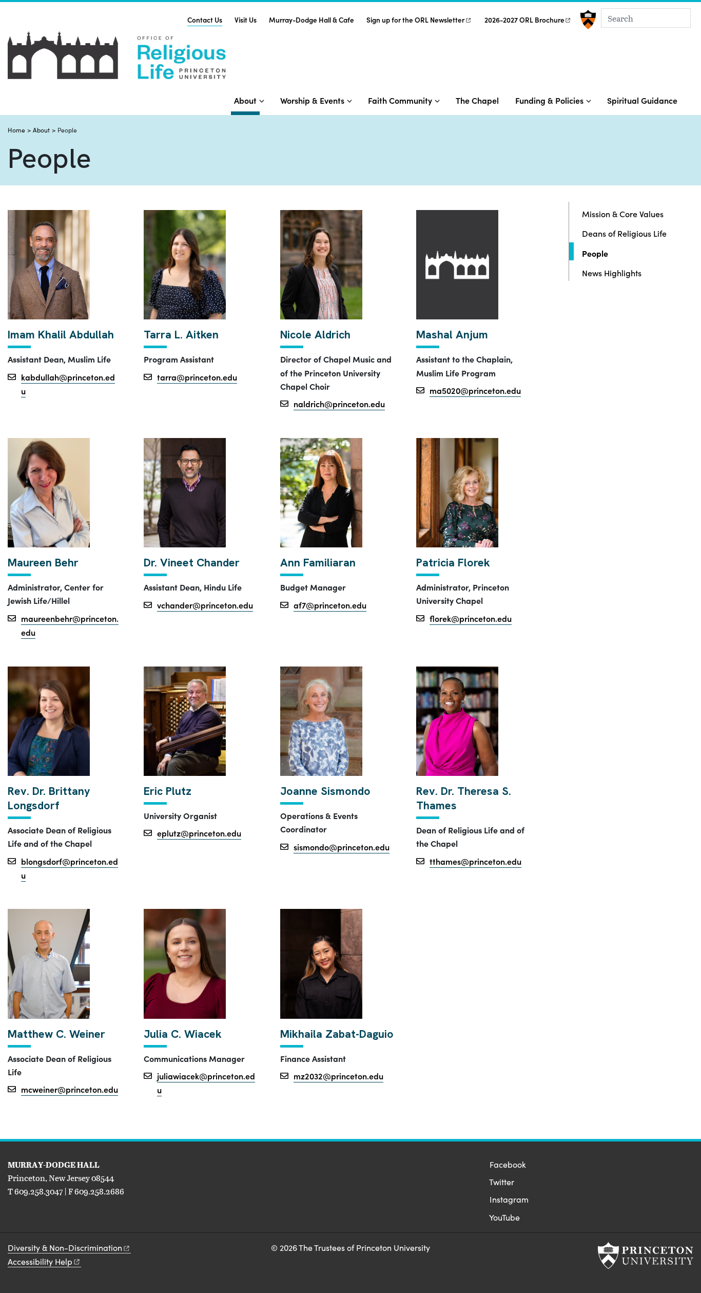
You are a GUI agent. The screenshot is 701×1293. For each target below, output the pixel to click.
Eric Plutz (167, 791)
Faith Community (400, 100)
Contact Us (204, 19)
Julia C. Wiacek (183, 1034)
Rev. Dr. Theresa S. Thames (463, 798)
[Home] (117, 59)
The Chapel (477, 100)
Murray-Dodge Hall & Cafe (311, 20)
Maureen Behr (43, 563)
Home (16, 130)
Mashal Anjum (452, 335)
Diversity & (65, 1247)
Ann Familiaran (318, 563)
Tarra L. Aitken (181, 335)
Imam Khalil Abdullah (61, 335)
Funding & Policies (549, 100)
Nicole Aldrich (315, 335)
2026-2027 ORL (524, 20)
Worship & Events (312, 100)
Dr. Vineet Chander (192, 563)
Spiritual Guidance (642, 100)
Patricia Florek (453, 563)
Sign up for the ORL (415, 20)
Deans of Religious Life (624, 233)
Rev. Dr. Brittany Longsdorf (49, 798)
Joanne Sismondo (325, 791)
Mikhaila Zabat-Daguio (337, 1034)
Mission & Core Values (623, 213)
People (625, 253)
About (247, 100)
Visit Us (246, 20)
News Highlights (611, 272)
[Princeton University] (586, 19)
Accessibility (40, 1261)
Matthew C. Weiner (56, 1034)
